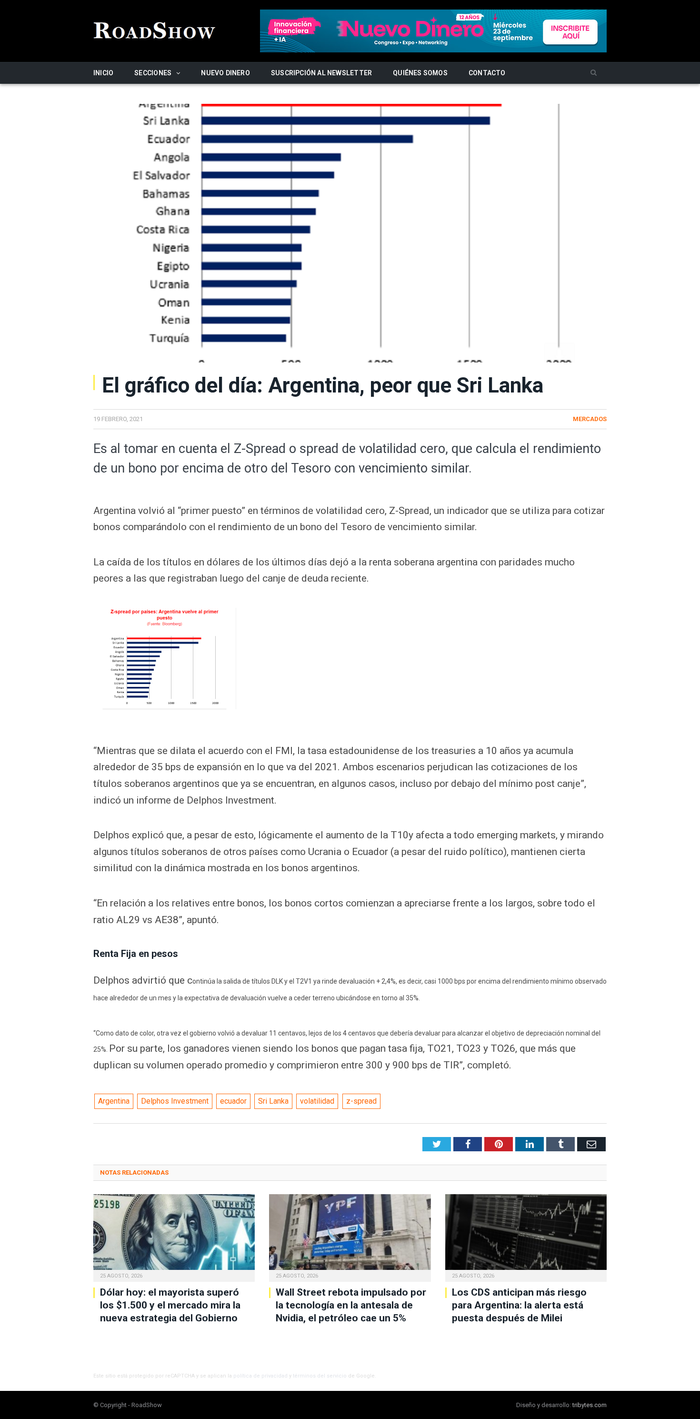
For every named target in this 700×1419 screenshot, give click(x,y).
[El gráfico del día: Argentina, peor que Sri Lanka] (350, 234)
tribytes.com (589, 1405)
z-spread (361, 1101)
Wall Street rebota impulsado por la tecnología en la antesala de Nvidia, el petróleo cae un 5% (351, 1305)
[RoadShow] (154, 29)
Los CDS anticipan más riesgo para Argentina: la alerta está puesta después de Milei (519, 1305)
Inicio (103, 73)
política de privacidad (260, 1376)
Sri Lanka (273, 1101)
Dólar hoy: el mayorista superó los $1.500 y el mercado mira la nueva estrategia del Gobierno (170, 1305)
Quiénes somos (420, 73)
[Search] (593, 73)
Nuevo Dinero (225, 73)
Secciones (152, 73)
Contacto (487, 73)
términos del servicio (320, 1376)
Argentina (114, 1101)
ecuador (233, 1101)
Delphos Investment (175, 1101)
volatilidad (317, 1101)
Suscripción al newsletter (321, 73)
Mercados (590, 419)
